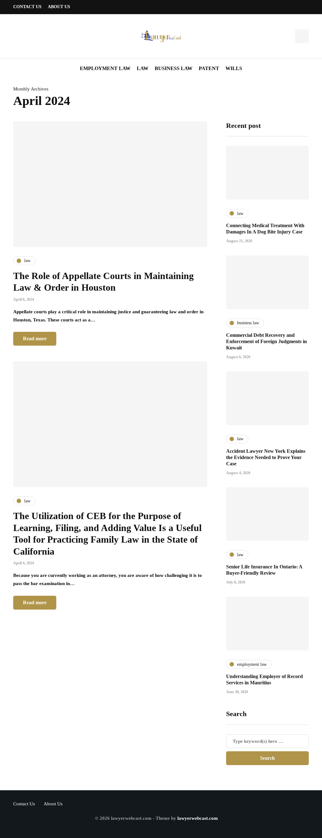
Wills (233, 68)
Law (142, 68)
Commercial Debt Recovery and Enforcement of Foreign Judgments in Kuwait (266, 341)
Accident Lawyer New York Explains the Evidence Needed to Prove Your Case (265, 457)
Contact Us (27, 6)
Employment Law (105, 68)
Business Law (173, 68)
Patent (209, 68)
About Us (59, 6)
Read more (35, 338)
